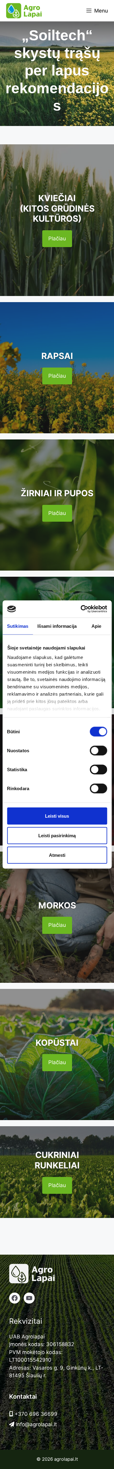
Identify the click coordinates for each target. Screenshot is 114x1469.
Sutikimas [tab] (17, 625)
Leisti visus (57, 815)
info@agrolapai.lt (35, 1424)
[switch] (98, 750)
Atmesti (57, 854)
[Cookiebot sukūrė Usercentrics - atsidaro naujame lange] (81, 609)
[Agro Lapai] (24, 10)
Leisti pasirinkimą (57, 835)
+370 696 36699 (35, 1414)
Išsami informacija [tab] (57, 625)
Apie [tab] (96, 625)
